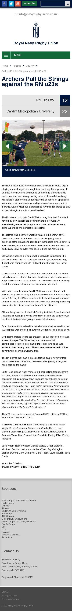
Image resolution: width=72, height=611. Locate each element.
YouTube (18, 4)
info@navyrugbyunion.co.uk (38, 14)
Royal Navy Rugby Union (30, 34)
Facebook (4, 4)
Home (5, 65)
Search (67, 4)
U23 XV (30, 65)
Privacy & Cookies (9, 595)
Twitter (11, 4)
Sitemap (5, 592)
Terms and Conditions (11, 599)
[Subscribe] (29, 3)
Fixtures (17, 65)
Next (64, 146)
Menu (17, 55)
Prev (7, 146)
